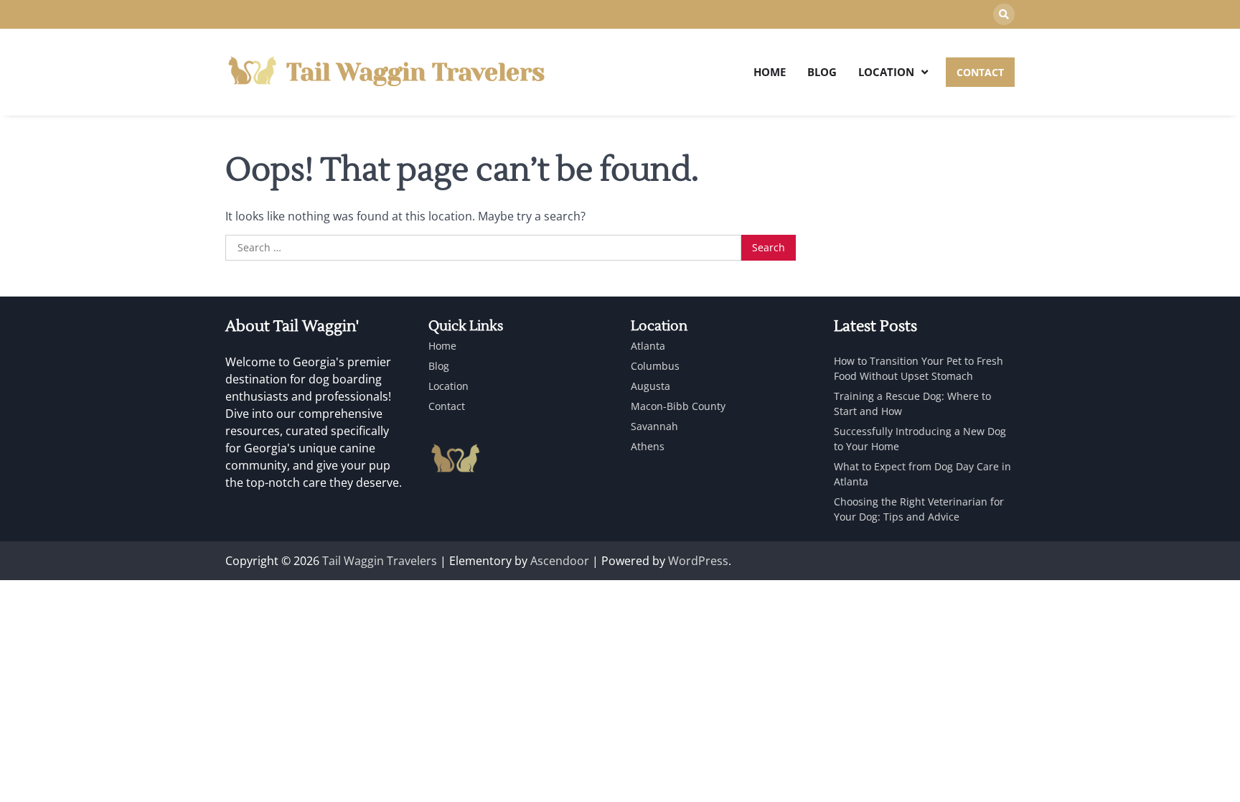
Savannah (654, 426)
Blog (822, 72)
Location (886, 72)
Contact (446, 406)
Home (769, 72)
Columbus (655, 366)
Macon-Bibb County (678, 406)
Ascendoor (559, 561)
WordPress (698, 561)
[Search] (1004, 14)
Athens (647, 446)
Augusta (650, 386)
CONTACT (980, 72)
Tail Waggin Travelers (415, 72)
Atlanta (648, 346)
